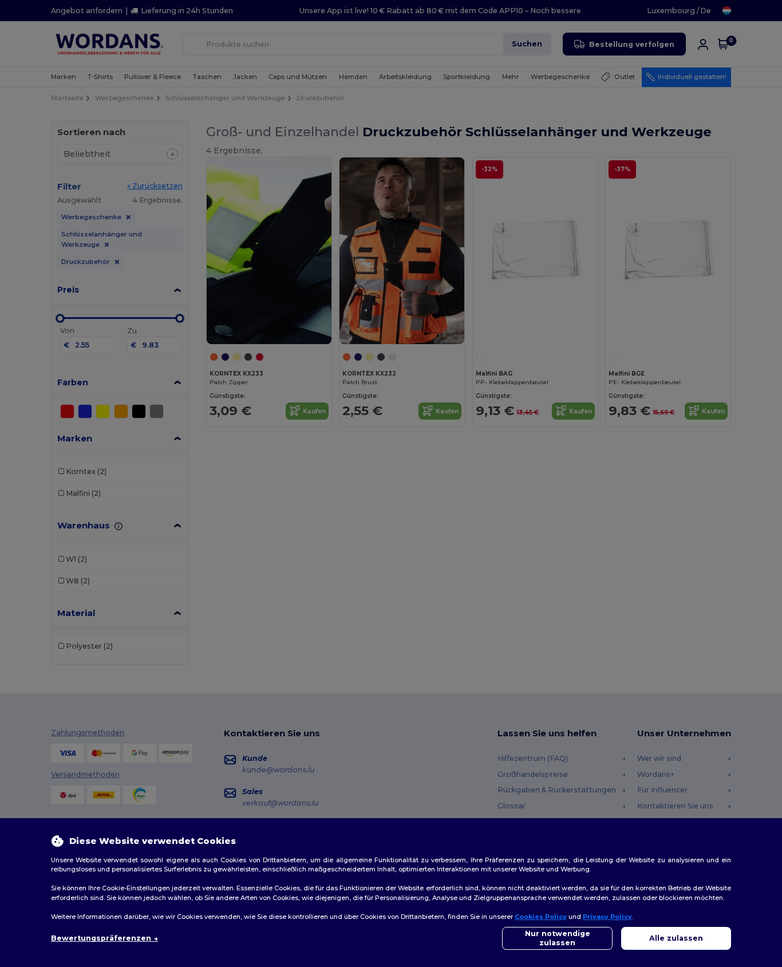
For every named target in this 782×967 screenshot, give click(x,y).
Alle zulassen (676, 938)
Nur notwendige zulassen (557, 938)
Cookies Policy (541, 917)
